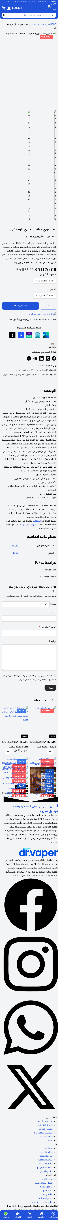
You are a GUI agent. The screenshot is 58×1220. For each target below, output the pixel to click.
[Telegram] (35, 358)
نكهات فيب (21, 370)
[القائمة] (54, 8)
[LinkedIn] (41, 358)
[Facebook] (54, 358)
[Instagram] (31, 994)
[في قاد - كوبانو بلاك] (43, 719)
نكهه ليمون (8, 375)
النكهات (37, 521)
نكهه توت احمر (33, 375)
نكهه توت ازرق (20, 375)
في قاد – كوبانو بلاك (46, 746)
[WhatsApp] (29, 358)
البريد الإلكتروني (47, 626)
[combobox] (31, 15)
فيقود (52, 736)
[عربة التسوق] (4, 8)
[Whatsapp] (31, 1058)
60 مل (15, 552)
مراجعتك (51, 641)
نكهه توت (44, 375)
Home (53, 24)
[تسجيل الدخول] (9, 8)
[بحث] (4, 15)
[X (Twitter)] (48, 358)
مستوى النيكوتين (48, 274)
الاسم (52, 612)
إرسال (50, 688)
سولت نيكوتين (29, 524)
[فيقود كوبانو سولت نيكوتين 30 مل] (15, 719)
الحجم (53, 289)
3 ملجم (15, 545)
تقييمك (53, 604)
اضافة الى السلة (20, 306)
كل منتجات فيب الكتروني (38, 24)
